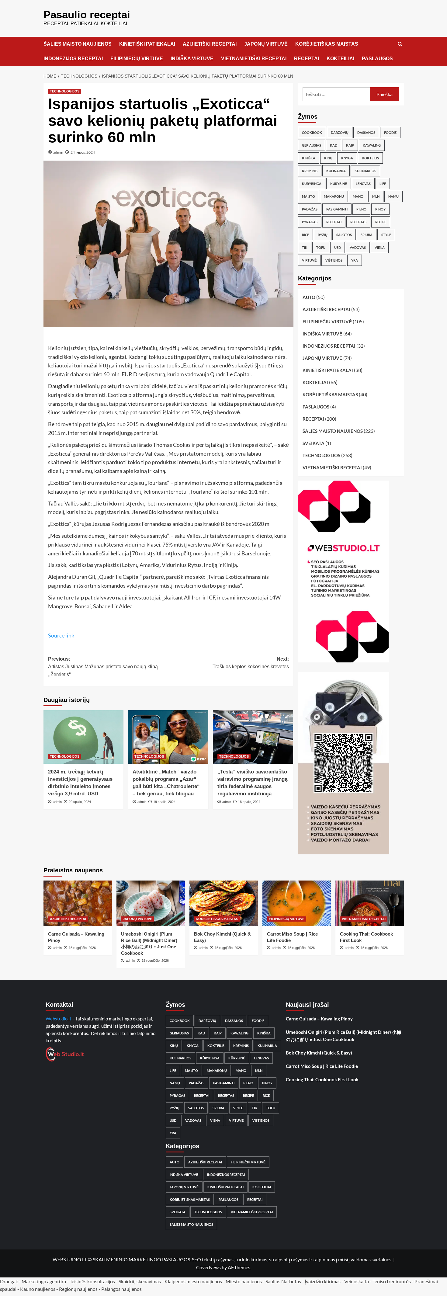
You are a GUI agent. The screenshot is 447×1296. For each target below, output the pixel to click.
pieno (361, 209)
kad (333, 145)
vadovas (358, 247)
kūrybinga (311, 184)
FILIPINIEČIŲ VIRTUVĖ (136, 58)
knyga (347, 158)
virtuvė (309, 260)
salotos (344, 235)
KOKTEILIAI (340, 58)
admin (58, 152)
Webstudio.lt (58, 1018)
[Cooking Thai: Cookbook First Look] (369, 903)
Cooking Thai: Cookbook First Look (322, 1079)
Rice (305, 235)
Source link (61, 635)
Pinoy (380, 209)
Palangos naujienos (121, 1289)
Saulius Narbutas (283, 1281)
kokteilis (370, 158)
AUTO (309, 297)
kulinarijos (365, 171)
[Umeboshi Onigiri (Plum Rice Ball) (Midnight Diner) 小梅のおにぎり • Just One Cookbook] (150, 903)
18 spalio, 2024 (249, 802)
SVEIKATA (313, 443)
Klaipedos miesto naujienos (193, 1281)
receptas (358, 222)
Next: (251, 662)
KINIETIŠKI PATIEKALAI (147, 44)
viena (380, 247)
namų (393, 196)
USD (337, 247)
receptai (333, 222)
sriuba (366, 235)
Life (382, 184)
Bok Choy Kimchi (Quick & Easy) (319, 1052)
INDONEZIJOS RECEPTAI (73, 58)
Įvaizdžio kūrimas (323, 1281)
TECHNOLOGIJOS (64, 91)
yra (354, 260)
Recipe (380, 222)
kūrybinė (338, 184)
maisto (308, 196)
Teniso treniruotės (391, 1281)
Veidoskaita (356, 1281)
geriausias (311, 145)
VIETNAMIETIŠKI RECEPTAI (253, 58)
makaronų (334, 196)
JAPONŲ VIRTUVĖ (266, 44)
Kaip (350, 145)
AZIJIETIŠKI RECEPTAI (210, 44)
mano (358, 196)
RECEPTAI (306, 58)
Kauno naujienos (37, 1289)
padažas (309, 209)
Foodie (390, 132)
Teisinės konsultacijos (92, 1281)
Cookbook (312, 132)
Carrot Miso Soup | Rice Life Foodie (322, 1066)
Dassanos (366, 132)
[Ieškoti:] (336, 94)
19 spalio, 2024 (164, 802)
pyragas (309, 222)
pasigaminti (337, 209)
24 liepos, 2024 (83, 152)
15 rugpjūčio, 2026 (82, 948)
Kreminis (309, 171)
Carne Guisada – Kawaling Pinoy (319, 1018)
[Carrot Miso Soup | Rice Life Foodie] (296, 903)
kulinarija (336, 171)
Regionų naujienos (78, 1289)
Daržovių (339, 132)
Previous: (105, 666)
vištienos (333, 260)
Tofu (320, 247)
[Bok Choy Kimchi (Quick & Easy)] (223, 903)
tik (304, 247)
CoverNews (208, 1267)
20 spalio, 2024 (80, 802)
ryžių (322, 235)
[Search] (400, 44)
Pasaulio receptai (86, 14)
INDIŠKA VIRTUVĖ (192, 58)
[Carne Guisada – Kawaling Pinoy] (77, 903)
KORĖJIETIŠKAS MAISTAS (326, 44)
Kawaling (372, 145)
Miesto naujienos (244, 1281)
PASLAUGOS (377, 58)
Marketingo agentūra (44, 1281)
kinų (328, 158)
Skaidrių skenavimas (140, 1281)
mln (375, 196)
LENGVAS (363, 184)
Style (386, 235)
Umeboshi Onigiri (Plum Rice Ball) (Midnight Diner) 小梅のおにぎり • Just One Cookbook (343, 1035)
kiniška (308, 158)
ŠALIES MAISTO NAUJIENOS (77, 44)
